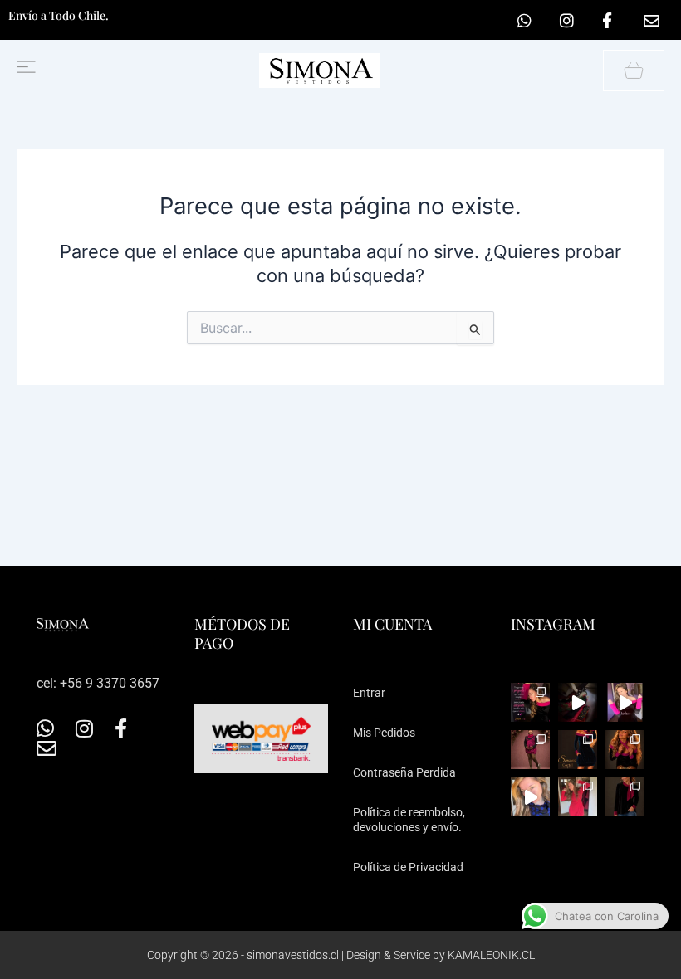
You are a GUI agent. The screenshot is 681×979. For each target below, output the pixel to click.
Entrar (369, 692)
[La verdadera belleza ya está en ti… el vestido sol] (624, 702)
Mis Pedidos (384, 732)
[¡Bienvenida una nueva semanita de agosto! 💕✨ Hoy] (577, 702)
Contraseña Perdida (404, 772)
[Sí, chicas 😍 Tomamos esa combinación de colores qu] (624, 796)
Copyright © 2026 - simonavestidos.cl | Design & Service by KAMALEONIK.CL (341, 955)
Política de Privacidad (408, 867)
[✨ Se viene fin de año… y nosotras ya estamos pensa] (577, 749)
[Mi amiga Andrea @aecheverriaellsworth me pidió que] (530, 796)
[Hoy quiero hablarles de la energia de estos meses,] (530, 702)
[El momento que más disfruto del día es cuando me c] (624, 749)
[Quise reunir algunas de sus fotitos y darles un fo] (530, 749)
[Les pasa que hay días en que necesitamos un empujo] (577, 796)
